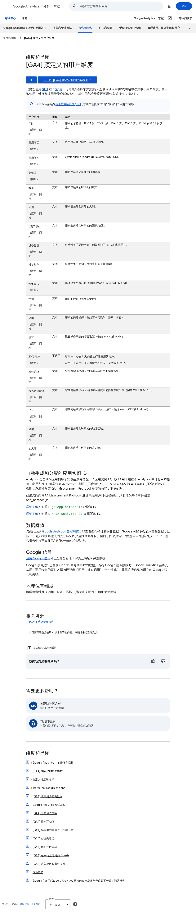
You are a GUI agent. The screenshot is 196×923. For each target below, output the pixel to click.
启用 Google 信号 (38, 558)
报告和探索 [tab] (85, 28)
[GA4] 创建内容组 (43, 838)
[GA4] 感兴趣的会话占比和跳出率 (53, 830)
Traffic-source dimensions (49, 788)
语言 (51, 899)
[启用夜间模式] (75, 904)
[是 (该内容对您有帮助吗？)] (153, 661)
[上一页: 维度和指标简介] (31, 79)
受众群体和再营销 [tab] (130, 28)
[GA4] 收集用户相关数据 (47, 796)
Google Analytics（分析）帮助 (36, 6)
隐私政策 (24, 903)
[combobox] (121, 6)
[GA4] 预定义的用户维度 (48, 771)
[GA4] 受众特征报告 (41, 622)
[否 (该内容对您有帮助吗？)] (163, 661)
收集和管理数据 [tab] (62, 28)
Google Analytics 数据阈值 (60, 531)
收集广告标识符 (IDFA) (69, 104)
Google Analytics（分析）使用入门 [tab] (24, 28)
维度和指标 (37, 753)
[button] (6, 6)
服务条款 (36, 903)
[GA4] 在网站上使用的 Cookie (51, 855)
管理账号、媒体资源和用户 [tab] (164, 28)
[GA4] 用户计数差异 (45, 847)
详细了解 (32, 507)
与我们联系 (185, 18)
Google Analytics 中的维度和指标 (53, 762)
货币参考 (38, 872)
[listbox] (57, 904)
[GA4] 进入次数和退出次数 (49, 864)
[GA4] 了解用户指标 (45, 813)
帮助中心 (10, 18)
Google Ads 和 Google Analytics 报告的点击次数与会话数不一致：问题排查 (79, 880)
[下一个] (188, 28)
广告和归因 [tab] (105, 28)
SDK (45, 89)
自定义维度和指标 (43, 779)
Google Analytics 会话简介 (49, 804)
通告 (24, 18)
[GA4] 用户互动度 (43, 821)
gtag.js (57, 89)
